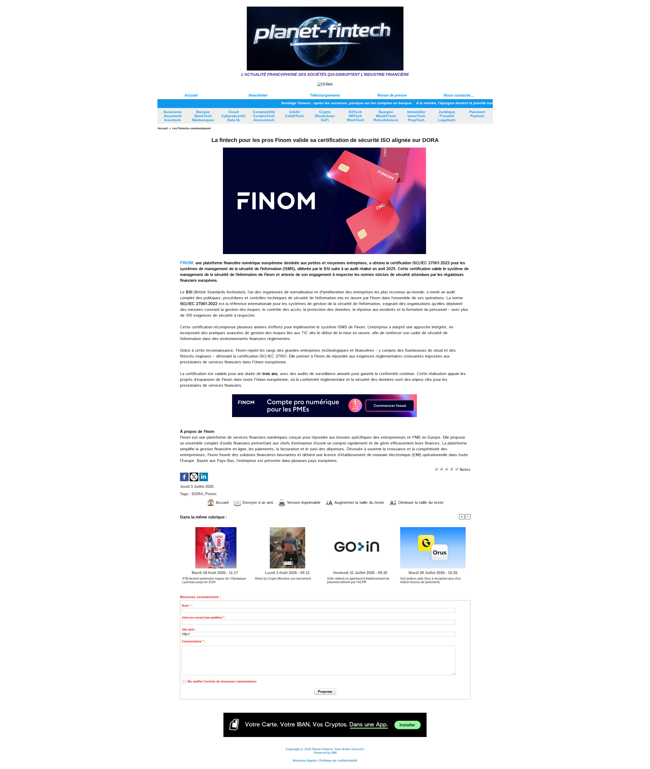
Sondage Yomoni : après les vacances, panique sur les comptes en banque (321, 103)
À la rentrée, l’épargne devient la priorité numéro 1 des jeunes (444, 103)
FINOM (186, 263)
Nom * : (187, 605)
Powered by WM (325, 753)
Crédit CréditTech (294, 114)
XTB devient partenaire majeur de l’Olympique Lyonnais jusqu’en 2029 (214, 580)
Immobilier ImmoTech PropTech (416, 116)
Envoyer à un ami (257, 503)
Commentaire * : (193, 641)
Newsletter (258, 95)
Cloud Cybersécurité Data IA (233, 116)
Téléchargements (325, 95)
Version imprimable (303, 503)
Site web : (189, 629)
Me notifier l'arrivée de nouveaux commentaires (222, 681)
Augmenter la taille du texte (358, 503)
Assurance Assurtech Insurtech (172, 116)
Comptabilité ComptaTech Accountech (264, 116)
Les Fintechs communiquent (191, 128)
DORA (197, 494)
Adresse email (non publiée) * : (204, 617)
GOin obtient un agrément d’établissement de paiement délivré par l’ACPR (358, 580)
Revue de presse (392, 95)
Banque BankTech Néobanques (203, 116)
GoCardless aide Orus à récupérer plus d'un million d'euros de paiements (430, 580)
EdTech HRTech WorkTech (355, 116)
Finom (210, 494)
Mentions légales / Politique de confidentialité (325, 760)
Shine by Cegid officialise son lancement (283, 578)
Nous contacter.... (459, 95)
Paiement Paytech (477, 114)
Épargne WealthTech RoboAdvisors (385, 116)
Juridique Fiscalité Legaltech (447, 116)
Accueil (191, 95)
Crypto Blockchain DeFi (325, 116)
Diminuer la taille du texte (420, 503)
